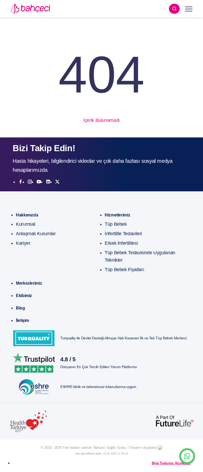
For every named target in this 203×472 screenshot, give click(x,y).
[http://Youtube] (38, 181)
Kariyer (23, 243)
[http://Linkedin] (48, 181)
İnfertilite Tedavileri (123, 233)
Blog (20, 308)
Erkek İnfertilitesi (121, 243)
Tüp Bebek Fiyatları (124, 269)
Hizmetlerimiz (117, 215)
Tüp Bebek (116, 224)
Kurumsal (25, 224)
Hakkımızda (27, 215)
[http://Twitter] (57, 181)
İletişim (22, 320)
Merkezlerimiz (29, 283)
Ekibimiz (24, 295)
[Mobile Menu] (188, 9)
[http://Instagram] (30, 181)
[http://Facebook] (20, 181)
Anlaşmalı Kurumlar (36, 233)
